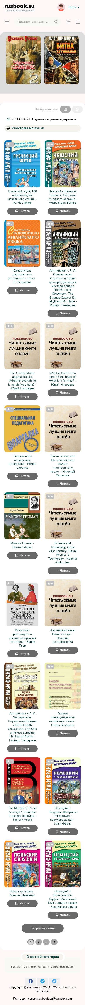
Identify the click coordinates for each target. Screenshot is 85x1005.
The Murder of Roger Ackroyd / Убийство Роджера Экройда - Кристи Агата (22, 814)
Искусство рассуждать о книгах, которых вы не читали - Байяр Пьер (22, 638)
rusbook (19, 7)
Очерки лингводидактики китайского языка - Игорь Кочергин (62, 719)
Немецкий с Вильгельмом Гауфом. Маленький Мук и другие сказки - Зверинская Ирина (62, 899)
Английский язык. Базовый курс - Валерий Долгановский (62, 636)
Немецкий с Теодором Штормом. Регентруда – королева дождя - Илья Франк (62, 816)
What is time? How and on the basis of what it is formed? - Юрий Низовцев (62, 378)
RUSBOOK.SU (21, 119)
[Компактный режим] (65, 109)
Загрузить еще (42, 928)
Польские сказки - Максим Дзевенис (22, 893)
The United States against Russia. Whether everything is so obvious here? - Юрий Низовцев (22, 380)
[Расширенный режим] (77, 109)
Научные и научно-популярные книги (56, 119)
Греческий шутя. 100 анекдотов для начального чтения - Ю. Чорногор (22, 197)
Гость (72, 7)
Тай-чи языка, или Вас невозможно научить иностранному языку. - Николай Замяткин (62, 465)
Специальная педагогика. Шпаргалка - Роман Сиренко (22, 462)
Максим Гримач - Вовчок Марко (22, 545)
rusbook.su (34, 987)
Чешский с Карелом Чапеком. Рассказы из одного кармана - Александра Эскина (62, 197)
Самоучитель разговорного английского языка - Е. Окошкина (22, 276)
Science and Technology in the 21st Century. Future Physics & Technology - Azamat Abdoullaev (62, 552)
